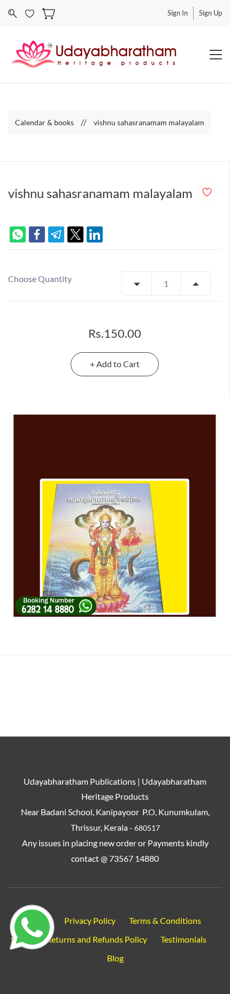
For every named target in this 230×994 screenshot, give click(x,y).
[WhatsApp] (18, 234)
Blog (115, 958)
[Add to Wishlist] (207, 192)
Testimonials (183, 939)
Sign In (177, 13)
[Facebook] (37, 234)
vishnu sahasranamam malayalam (149, 122)
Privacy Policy (90, 920)
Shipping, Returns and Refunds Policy (79, 939)
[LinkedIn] (95, 234)
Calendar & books (44, 122)
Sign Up (210, 13)
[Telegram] (56, 234)
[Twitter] (75, 234)
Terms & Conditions (165, 920)
